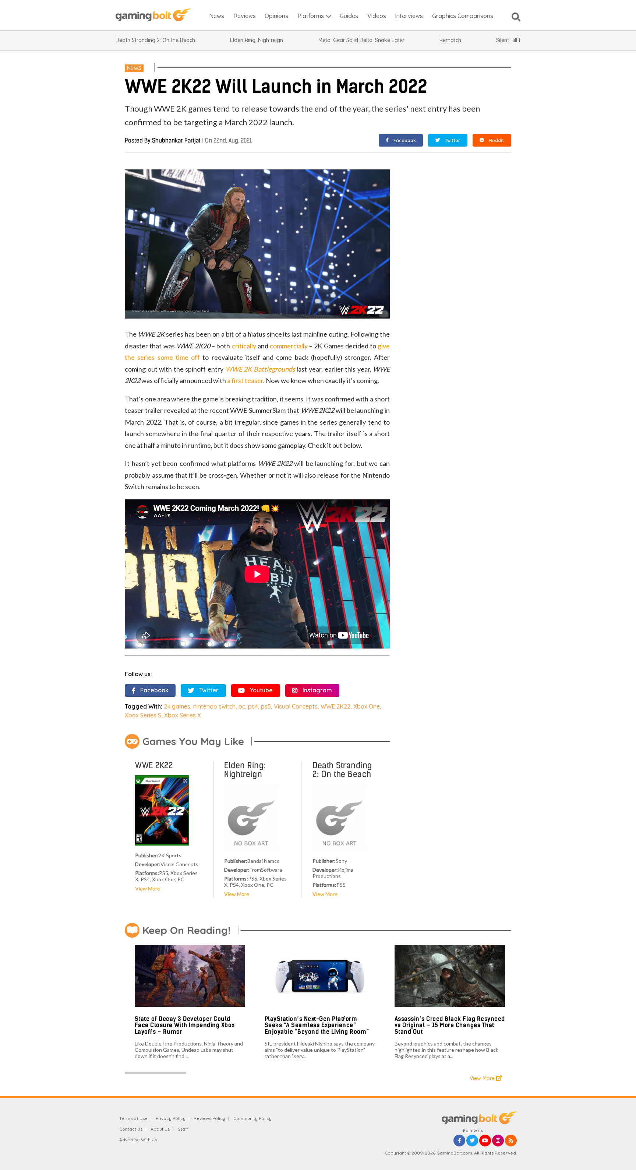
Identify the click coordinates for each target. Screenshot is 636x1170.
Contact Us (130, 1129)
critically (244, 346)
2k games (177, 706)
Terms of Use (133, 1118)
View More (147, 888)
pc (242, 706)
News (134, 68)
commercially (289, 346)
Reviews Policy (209, 1118)
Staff (183, 1129)
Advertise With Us (138, 1139)
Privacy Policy (171, 1118)
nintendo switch (214, 706)
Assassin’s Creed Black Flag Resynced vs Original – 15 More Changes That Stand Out (450, 1025)
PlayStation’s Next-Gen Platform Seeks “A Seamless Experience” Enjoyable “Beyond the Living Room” (317, 1025)
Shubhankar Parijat (176, 140)
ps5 (266, 706)
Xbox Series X (182, 715)
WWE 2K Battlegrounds (260, 369)
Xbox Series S (143, 715)
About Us (160, 1129)
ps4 (253, 706)
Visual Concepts (296, 706)
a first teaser (245, 380)
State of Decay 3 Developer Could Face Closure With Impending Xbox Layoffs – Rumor (185, 1025)
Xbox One (366, 706)
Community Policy (252, 1118)
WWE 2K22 (335, 706)
